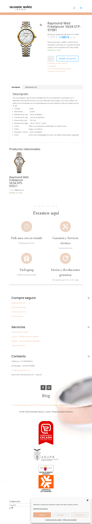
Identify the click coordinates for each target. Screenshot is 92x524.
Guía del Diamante (19, 332)
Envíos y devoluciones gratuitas (59, 69)
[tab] (16, 87)
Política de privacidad (70, 520)
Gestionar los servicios (40, 509)
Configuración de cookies (53, 520)
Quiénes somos (18, 303)
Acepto (42, 515)
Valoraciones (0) (31, 87)
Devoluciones (17, 316)
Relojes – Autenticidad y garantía (26, 341)
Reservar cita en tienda (56, 71)
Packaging (52, 66)
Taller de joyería (18, 345)
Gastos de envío (18, 311)
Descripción (16, 87)
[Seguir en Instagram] (48, 387)
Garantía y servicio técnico (58, 63)
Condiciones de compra (23, 405)
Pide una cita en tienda (26, 238)
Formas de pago (18, 307)
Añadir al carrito (67, 58)
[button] (87, 500)
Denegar (61, 515)
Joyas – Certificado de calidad (25, 336)
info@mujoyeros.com (20, 370)
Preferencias (80, 515)
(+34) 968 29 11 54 (16, 2)
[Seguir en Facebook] (43, 387)
